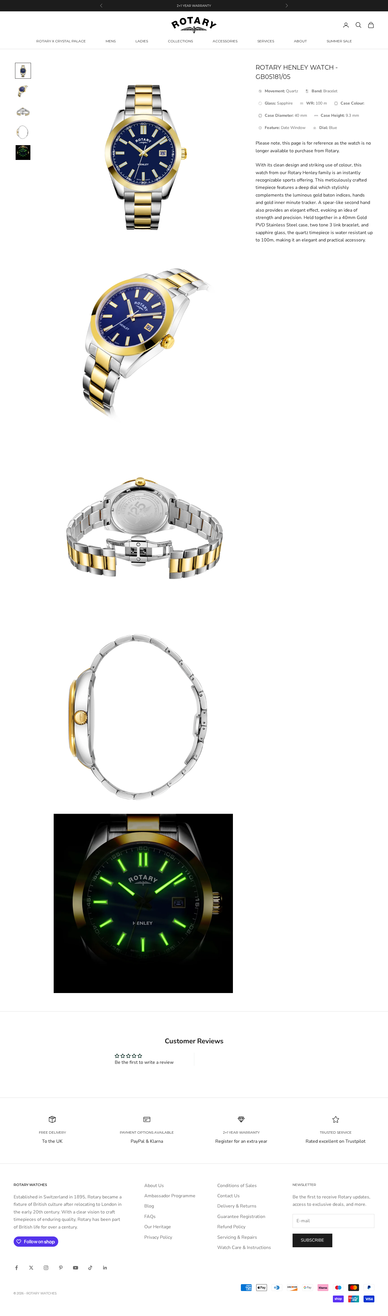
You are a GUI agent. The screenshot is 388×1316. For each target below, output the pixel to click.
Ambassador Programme (169, 1196)
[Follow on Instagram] (46, 1268)
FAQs (150, 1216)
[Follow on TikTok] (90, 1268)
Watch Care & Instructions (244, 1247)
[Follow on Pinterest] (61, 1268)
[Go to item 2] (23, 91)
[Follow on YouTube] (75, 1268)
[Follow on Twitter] (31, 1268)
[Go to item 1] (23, 71)
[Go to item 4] (23, 132)
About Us (154, 1185)
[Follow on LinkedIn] (105, 1268)
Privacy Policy (158, 1237)
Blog (149, 1206)
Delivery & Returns (236, 1206)
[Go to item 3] (23, 112)
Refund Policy (231, 1227)
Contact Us (228, 1196)
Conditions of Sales (237, 1185)
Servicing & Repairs (237, 1237)
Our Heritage (157, 1227)
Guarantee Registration (241, 1216)
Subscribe (312, 1240)
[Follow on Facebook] (16, 1268)
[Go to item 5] (23, 152)
